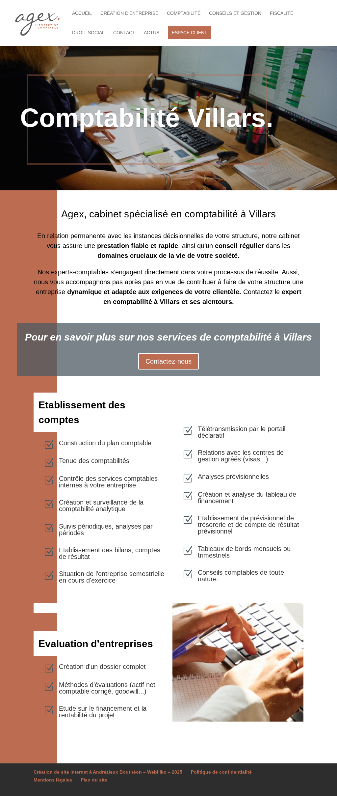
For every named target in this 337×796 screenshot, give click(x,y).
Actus (151, 32)
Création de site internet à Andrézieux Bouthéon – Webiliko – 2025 (108, 772)
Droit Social (88, 32)
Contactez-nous (168, 361)
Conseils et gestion (235, 13)
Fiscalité (281, 13)
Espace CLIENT (189, 32)
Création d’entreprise (129, 13)
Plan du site (94, 779)
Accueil (82, 13)
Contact (124, 32)
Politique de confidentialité (221, 772)
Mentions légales (53, 779)
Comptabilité (183, 13)
